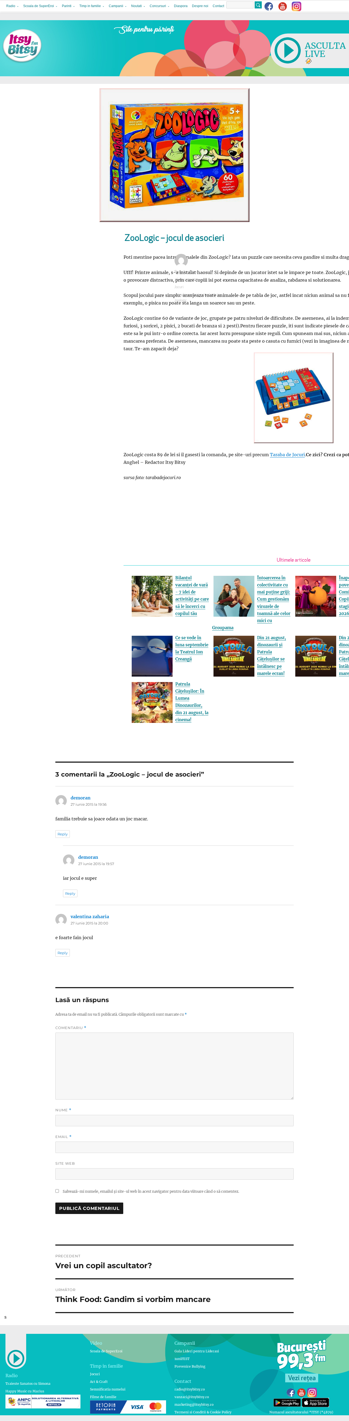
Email (63, 1136)
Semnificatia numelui (107, 1389)
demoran (81, 798)
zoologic (180, 300)
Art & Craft (99, 1382)
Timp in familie (90, 6)
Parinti (66, 6)
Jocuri (178, 287)
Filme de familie (103, 1397)
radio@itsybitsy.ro (189, 1389)
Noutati (136, 6)
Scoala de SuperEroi (38, 6)
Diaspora (181, 6)
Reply (63, 834)
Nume (63, 1110)
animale (180, 295)
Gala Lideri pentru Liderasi (196, 1351)
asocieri (193, 295)
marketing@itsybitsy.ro (193, 1404)
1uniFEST (181, 1359)
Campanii (116, 6)
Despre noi (200, 6)
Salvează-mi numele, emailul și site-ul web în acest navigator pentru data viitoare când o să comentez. (151, 1191)
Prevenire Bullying (189, 1366)
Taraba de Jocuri (287, 454)
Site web (65, 1163)
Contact (218, 6)
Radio (10, 6)
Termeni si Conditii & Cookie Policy (202, 1412)
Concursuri (158, 6)
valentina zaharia (90, 916)
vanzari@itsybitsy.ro (191, 1397)
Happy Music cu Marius (24, 1391)
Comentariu (70, 1028)
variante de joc (210, 295)
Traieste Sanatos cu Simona (27, 1384)
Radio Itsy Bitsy (185, 272)
